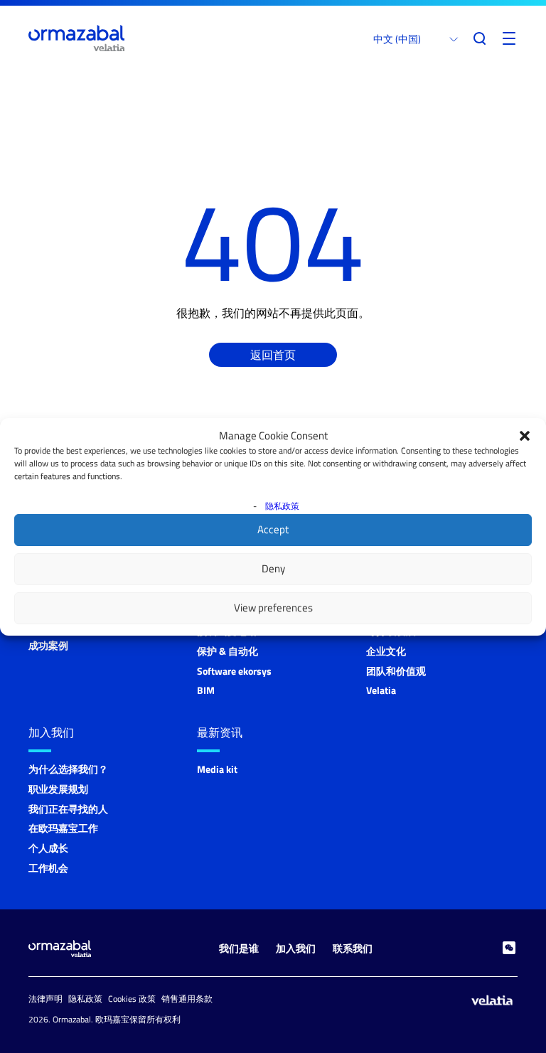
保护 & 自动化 (227, 650)
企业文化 (386, 650)
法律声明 (45, 998)
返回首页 (273, 354)
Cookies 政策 (132, 998)
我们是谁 (239, 948)
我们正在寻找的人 (68, 808)
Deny (273, 568)
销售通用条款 (187, 998)
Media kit (217, 768)
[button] (525, 436)
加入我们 (51, 732)
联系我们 (353, 948)
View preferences (273, 607)
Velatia (381, 690)
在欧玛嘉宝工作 (63, 828)
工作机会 (48, 867)
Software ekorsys (234, 670)
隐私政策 (282, 506)
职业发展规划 (58, 788)
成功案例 (48, 645)
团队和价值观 (396, 670)
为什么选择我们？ (68, 768)
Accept (273, 529)
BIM (206, 690)
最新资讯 (219, 732)
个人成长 (48, 847)
